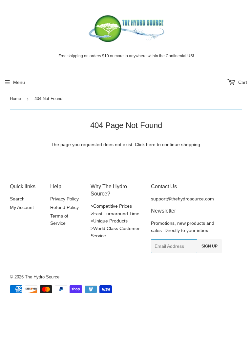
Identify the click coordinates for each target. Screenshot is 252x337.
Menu (19, 82)
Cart (242, 82)
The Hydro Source (42, 276)
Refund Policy (64, 207)
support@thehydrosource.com (182, 198)
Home (15, 98)
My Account (22, 207)
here (151, 144)
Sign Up (209, 246)
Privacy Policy (64, 198)
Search (17, 198)
